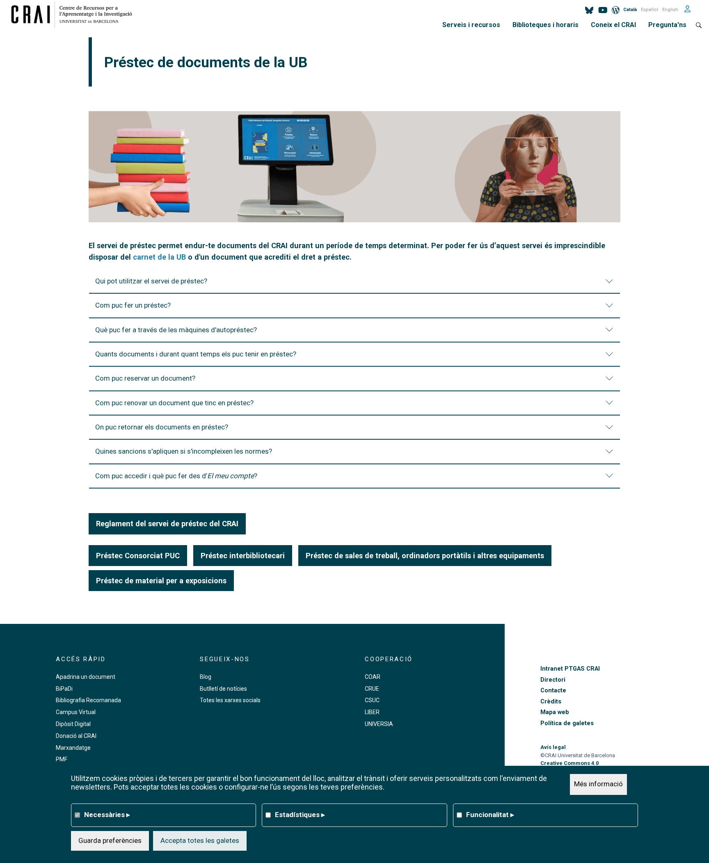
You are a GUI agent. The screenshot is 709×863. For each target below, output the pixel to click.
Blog (205, 677)
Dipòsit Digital (73, 724)
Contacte (553, 690)
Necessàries (107, 814)
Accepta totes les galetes (199, 840)
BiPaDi (64, 688)
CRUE (372, 688)
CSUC (372, 700)
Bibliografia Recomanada (88, 700)
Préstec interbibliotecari (243, 555)
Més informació (598, 784)
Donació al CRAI (76, 736)
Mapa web (554, 712)
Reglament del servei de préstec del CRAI (167, 523)
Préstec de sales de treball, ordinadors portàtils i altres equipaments (425, 555)
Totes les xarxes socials (230, 700)
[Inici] (75, 14)
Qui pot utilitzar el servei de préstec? (151, 281)
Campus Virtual (76, 712)
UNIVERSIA (379, 724)
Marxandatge (73, 747)
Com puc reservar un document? (145, 378)
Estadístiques (300, 814)
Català (630, 9)
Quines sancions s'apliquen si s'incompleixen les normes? (183, 451)
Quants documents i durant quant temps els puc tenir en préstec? (195, 354)
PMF (61, 759)
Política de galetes (567, 723)
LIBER (372, 712)
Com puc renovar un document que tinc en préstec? (174, 403)
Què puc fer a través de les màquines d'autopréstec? (176, 330)
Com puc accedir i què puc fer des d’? (176, 476)
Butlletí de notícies (223, 688)
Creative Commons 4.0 (569, 763)
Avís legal (553, 747)
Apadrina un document (85, 677)
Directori (552, 679)
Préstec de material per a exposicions (161, 580)
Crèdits (550, 701)
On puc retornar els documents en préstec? (162, 427)
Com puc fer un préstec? (133, 305)
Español (649, 9)
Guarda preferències (110, 840)
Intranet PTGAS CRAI (570, 668)
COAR (372, 677)
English (670, 9)
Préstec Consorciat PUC (138, 555)
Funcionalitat (490, 814)
